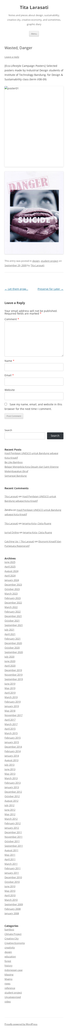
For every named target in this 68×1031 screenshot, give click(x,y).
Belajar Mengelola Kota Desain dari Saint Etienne (32, 466)
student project (49, 261)
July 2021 (9, 629)
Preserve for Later (50, 289)
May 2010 (10, 891)
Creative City (12, 938)
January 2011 (12, 872)
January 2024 (12, 580)
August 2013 (11, 760)
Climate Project (13, 934)
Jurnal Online (12, 532)
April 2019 (10, 692)
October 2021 (12, 620)
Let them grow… (16, 289)
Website (10, 390)
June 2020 (10, 661)
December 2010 (13, 877)
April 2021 (10, 634)
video (8, 1001)
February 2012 (13, 823)
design (36, 261)
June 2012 (10, 809)
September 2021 (14, 625)
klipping (9, 974)
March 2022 (11, 607)
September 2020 (14, 652)
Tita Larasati (34, 7)
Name (9, 361)
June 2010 (10, 886)
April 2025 (10, 566)
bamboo (9, 929)
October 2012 (12, 796)
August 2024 (11, 571)
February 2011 (13, 868)
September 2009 (14, 904)
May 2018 (10, 710)
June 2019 (10, 683)
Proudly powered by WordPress (21, 1024)
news (7, 983)
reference (10, 988)
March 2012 (11, 818)
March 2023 (11, 593)
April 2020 (10, 665)
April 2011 (10, 859)
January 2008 (12, 913)
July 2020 (9, 656)
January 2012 (12, 827)
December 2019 (13, 670)
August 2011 (11, 850)
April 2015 (10, 728)
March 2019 (11, 697)
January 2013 (12, 787)
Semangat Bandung (16, 475)
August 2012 (11, 800)
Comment (12, 319)
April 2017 (10, 719)
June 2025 (10, 562)
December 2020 (13, 643)
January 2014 (12, 755)
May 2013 (10, 773)
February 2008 (13, 909)
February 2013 (13, 782)
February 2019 (13, 701)
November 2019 (13, 674)
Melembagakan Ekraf (16, 471)
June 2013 (10, 769)
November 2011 (13, 836)
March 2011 (11, 863)
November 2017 (13, 715)
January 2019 (12, 706)
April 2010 (10, 895)
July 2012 (9, 805)
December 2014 (13, 746)
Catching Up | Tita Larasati (19, 541)
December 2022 (13, 602)
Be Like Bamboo (14, 462)
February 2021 (13, 638)
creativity (10, 947)
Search (8, 430)
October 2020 (12, 647)
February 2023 (13, 598)
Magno (8, 979)
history (8, 965)
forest (8, 961)
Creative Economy (15, 943)
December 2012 (13, 791)
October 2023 (12, 589)
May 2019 (10, 688)
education (10, 956)
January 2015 (12, 742)
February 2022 (13, 611)
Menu (34, 33)
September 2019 (14, 679)
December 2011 (13, 832)
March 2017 (11, 724)
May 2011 (10, 854)
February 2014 (13, 751)
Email (9, 375)
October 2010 (12, 881)
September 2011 (14, 845)
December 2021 (13, 616)
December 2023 (13, 584)
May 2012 (10, 814)
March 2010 (11, 900)
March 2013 (11, 778)
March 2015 (11, 733)
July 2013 (9, 764)
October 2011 (12, 841)
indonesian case (13, 970)
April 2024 (10, 575)
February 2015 (13, 737)
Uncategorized (13, 997)
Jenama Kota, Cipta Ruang (36, 523)
